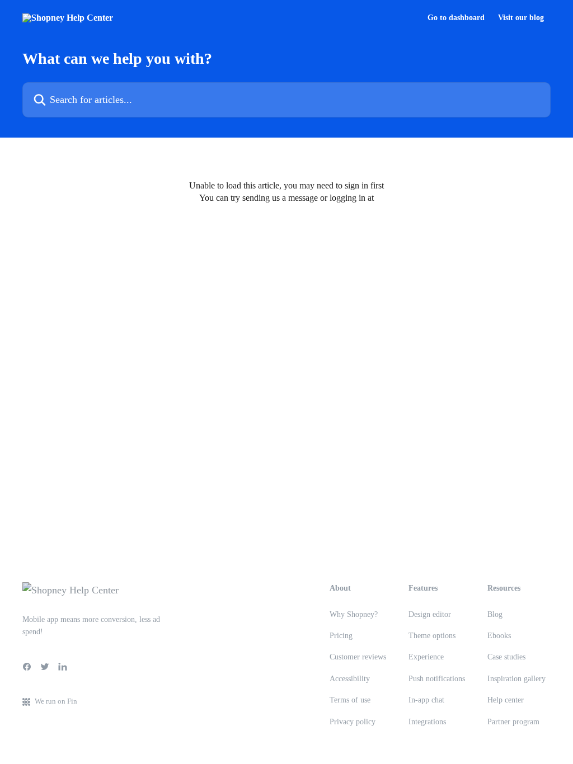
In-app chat (426, 700)
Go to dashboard (456, 18)
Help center (505, 700)
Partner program (513, 722)
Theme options (431, 635)
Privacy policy (352, 722)
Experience (426, 657)
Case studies (506, 657)
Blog (494, 614)
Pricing (341, 635)
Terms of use (350, 700)
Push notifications (436, 679)
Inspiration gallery (516, 679)
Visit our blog (521, 18)
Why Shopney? (354, 614)
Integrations (427, 722)
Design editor (429, 614)
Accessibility (350, 679)
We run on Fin (56, 701)
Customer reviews (358, 657)
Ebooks (499, 635)
